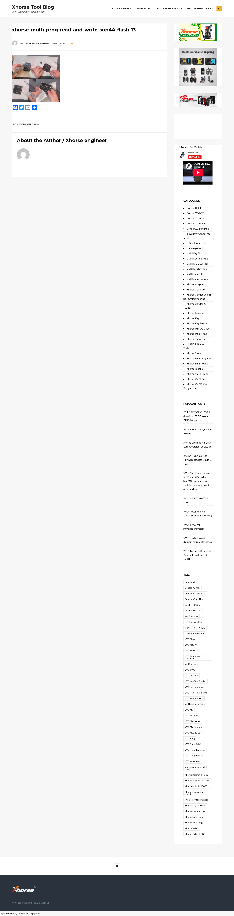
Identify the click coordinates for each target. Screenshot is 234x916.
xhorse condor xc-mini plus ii (196, 768)
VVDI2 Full (190, 650)
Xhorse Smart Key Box (199, 358)
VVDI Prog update (194, 755)
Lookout (45, 903)
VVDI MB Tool (191, 715)
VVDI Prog (190, 738)
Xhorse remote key (197, 339)
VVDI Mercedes (192, 721)
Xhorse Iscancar (195, 313)
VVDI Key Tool (194, 253)
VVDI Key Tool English (195, 681)
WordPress (30, 903)
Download (144, 8)
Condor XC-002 (195, 213)
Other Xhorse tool (196, 243)
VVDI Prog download (195, 750)
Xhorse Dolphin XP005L (197, 786)
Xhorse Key (193, 318)
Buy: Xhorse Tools (169, 8)
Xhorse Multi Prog (194, 822)
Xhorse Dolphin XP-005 (196, 775)
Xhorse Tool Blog (33, 7)
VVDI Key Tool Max (197, 258)
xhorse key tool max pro (196, 799)
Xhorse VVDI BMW (197, 374)
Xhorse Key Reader (197, 323)
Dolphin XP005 (192, 605)
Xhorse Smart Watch (198, 363)
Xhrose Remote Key (200, 8)
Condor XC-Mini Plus (198, 228)
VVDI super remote (197, 279)
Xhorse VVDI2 (192, 828)
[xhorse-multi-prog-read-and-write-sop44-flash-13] (89, 78)
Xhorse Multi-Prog (197, 333)
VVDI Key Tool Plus (194, 698)
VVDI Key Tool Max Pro (196, 692)
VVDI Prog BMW (193, 744)
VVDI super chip (195, 274)
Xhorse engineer (40, 43)
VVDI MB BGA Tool (197, 263)
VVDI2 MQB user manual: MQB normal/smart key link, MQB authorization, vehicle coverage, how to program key (197, 481)
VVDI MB (189, 710)
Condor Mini (191, 582)
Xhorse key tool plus (195, 811)
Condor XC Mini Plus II (195, 599)
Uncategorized (195, 248)
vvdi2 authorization (194, 633)
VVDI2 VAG (190, 670)
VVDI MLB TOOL (192, 732)
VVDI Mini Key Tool (197, 269)
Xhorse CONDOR (196, 289)
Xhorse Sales (194, 353)
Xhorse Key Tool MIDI (195, 805)
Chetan (21, 914)
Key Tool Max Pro (193, 622)
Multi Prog (190, 627)
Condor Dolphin (195, 208)
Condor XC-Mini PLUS (195, 593)
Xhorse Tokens (195, 368)
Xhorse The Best (121, 8)
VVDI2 (202, 627)
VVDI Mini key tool (193, 727)
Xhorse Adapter (195, 284)
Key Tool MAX (191, 616)
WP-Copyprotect (33, 914)
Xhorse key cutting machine (194, 793)
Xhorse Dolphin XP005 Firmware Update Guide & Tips (197, 460)
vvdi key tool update (195, 704)
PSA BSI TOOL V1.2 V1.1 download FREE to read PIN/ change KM (196, 416)
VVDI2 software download (192, 657)
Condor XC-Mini (192, 587)
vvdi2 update (191, 664)
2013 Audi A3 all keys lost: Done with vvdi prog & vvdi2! (197, 555)
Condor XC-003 (195, 218)
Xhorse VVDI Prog (197, 379)
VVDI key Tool (191, 675)
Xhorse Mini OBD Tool (198, 328)
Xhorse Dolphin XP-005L (197, 780)
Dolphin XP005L (193, 610)
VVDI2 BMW (191, 645)
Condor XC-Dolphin (197, 223)
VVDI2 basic (191, 639)
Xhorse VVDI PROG (194, 834)
